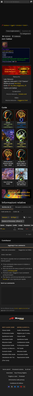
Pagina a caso (12, 376)
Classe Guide (6, 330)
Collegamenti (26, 33)
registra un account (23, 308)
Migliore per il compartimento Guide (24, 333)
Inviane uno (22, 94)
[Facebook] (18, 386)
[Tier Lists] (5, 360)
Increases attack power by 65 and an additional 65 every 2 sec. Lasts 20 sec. (16, 59)
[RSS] (24, 386)
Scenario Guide (7, 351)
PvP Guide (20, 348)
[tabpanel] (16, 226)
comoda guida (12, 271)
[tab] (6, 207)
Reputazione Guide (8, 345)
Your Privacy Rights (20, 373)
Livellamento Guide (23, 342)
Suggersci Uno (22, 100)
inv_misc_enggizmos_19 (18, 86)
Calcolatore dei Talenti (9, 357)
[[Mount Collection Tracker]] (16, 193)
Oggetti (13, 25)
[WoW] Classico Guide (24, 327)
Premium (22, 376)
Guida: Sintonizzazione (24, 330)
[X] (12, 386)
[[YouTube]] (21, 386)
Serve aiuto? (6, 369)
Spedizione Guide (7, 336)
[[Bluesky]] (15, 386)
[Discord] (8, 386)
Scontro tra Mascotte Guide (9, 348)
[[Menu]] (2, 2)
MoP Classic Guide (8, 327)
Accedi (16, 308)
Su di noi (27, 369)
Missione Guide (7, 342)
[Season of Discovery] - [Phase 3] (12, 221)
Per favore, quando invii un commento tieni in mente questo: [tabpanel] (16, 284)
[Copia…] (24, 217)
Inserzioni (9, 373)
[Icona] (4, 45)
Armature (19, 25)
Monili (25, 25)
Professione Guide (8, 333)
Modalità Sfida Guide (8, 354)
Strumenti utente (17, 369)
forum (5, 279)
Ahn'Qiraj (20, 229)
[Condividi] (31, 2)
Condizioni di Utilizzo (16, 383)
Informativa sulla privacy (16, 380)
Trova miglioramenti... (13, 31)
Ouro (3, 229)
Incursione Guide (7, 339)
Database (6, 25)
